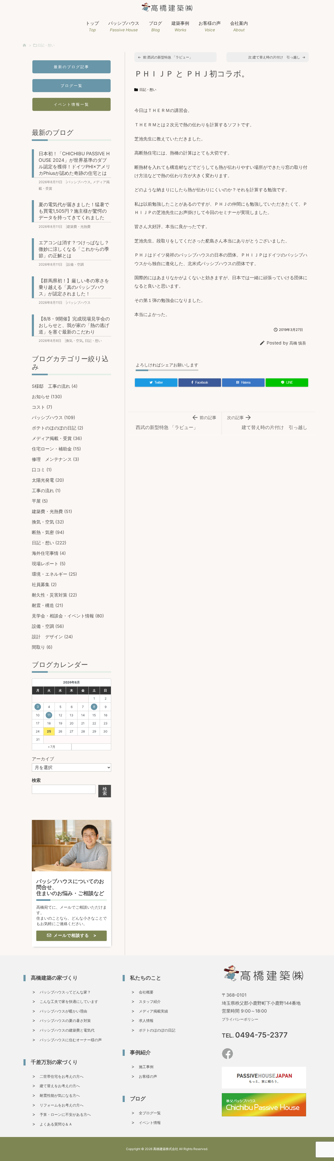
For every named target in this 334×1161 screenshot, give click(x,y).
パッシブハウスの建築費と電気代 (67, 1030)
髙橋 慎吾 (297, 343)
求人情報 (146, 1020)
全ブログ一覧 (150, 1113)
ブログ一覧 (72, 85)
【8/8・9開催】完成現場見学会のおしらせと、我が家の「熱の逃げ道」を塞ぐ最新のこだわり (74, 325)
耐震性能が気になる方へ (60, 1095)
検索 (36, 780)
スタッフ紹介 (150, 1001)
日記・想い (46, 45)
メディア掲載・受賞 (57, 438)
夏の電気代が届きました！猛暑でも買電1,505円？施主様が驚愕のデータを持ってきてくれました (74, 211)
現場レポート (48, 563)
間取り (42, 647)
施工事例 (146, 1066)
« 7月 (51, 747)
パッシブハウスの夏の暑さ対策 (65, 1020)
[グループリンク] (71, 883)
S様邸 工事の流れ (54, 386)
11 (49, 715)
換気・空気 (74, 341)
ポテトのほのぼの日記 (57, 428)
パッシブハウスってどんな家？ (65, 992)
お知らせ (47, 396)
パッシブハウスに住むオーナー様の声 (71, 1040)
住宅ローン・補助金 (56, 448)
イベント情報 (150, 1122)
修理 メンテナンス (55, 459)
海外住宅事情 (49, 553)
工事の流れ (46, 490)
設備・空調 (75, 264)
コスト (42, 407)
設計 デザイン (52, 636)
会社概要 (146, 992)
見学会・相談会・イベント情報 (68, 615)
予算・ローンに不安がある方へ (65, 1114)
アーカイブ (43, 758)
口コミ (42, 469)
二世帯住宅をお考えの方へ (62, 1076)
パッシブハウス (79, 182)
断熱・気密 (48, 532)
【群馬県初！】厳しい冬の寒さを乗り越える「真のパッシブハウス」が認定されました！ (74, 287)
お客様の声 (148, 1076)
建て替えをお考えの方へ (60, 1085)
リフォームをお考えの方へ (62, 1105)
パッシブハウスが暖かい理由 (63, 1011)
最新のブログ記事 (71, 66)
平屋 (40, 501)
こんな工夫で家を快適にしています (69, 1001)
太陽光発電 (48, 480)
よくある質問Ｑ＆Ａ (56, 1124)
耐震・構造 (47, 605)
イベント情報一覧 (71, 104)
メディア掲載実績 (153, 1011)
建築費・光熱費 (79, 227)
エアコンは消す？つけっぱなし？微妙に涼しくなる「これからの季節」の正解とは (74, 249)
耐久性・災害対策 (54, 595)
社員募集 (44, 584)
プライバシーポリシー (240, 1019)
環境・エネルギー (54, 574)
